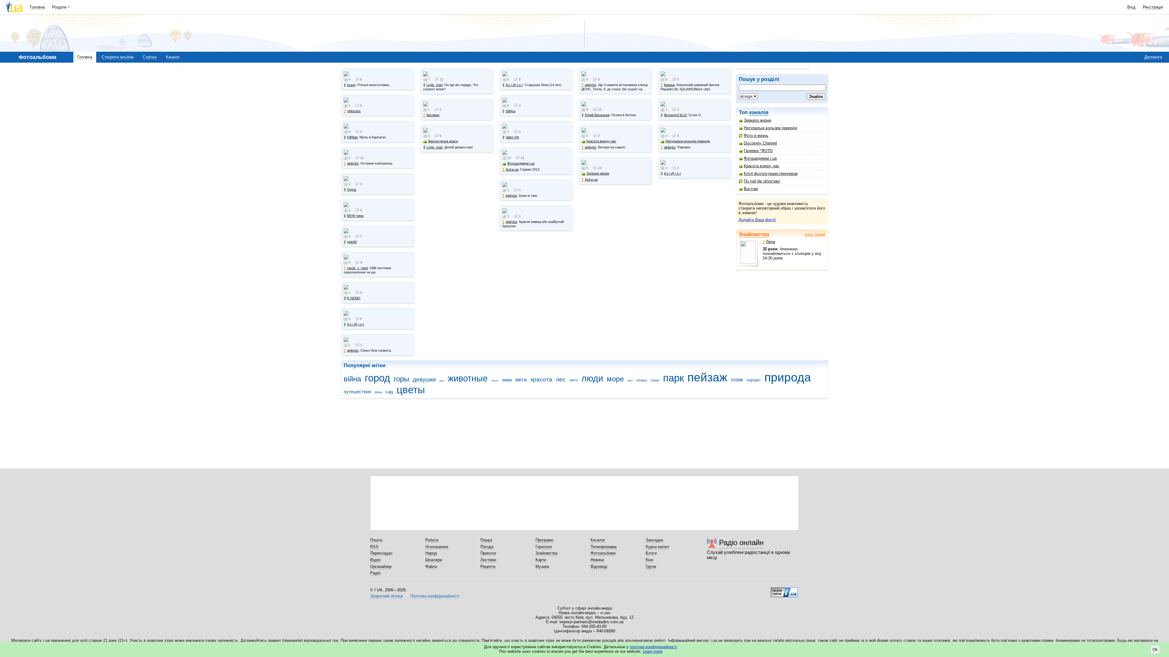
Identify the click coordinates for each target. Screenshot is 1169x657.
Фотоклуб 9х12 (675, 115)
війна (352, 379)
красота (541, 379)
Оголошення (436, 546)
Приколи (488, 553)
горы (401, 379)
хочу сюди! (815, 234)
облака (641, 380)
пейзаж (707, 377)
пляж (737, 380)
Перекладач (381, 553)
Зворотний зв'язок (386, 596)
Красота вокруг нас (761, 166)
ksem (351, 85)
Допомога (1153, 57)
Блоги (651, 553)
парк (673, 378)
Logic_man (435, 85)
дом (442, 380)
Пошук (486, 540)
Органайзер (380, 566)
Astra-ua (512, 169)
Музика (542, 566)
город (377, 378)
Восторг (751, 188)
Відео (375, 560)
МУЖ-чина (355, 215)
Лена (770, 241)
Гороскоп (543, 546)
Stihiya (510, 111)
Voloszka (353, 111)
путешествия (357, 391)
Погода (486, 546)
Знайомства (754, 234)
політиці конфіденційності (653, 647)
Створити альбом (118, 57)
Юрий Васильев (597, 115)
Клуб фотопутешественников (771, 173)
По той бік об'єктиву (762, 181)
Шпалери (433, 560)
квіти (521, 380)
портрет (753, 380)
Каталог (598, 540)
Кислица (433, 115)
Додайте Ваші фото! (757, 219)
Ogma (351, 189)
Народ (431, 553)
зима (507, 379)
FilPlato (352, 137)
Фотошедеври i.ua (760, 158)
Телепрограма (603, 546)
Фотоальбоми (603, 553)
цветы (411, 389)
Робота (431, 540)
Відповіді (599, 566)
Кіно (649, 560)
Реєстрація (1153, 7)
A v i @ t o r (355, 324)
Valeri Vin (512, 137)
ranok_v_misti (357, 268)
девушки (424, 379)
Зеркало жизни (757, 120)
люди (592, 378)
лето (573, 380)
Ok (1155, 649)
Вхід (1131, 7)
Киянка (669, 85)
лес (561, 379)
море (615, 379)
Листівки (488, 560)
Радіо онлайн (741, 542)
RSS (374, 546)
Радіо (375, 573)
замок (494, 380)
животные (468, 378)
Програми (544, 540)
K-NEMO (353, 298)
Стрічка (149, 57)
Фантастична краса (443, 141)
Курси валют (657, 546)
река (378, 392)
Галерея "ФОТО (758, 150)
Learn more (652, 651)
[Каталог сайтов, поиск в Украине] (784, 590)
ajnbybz (353, 163)
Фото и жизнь (756, 135)
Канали (172, 57)
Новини (597, 560)
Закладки (654, 540)
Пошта (376, 540)
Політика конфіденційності (434, 596)
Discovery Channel (760, 143)
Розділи (59, 7)
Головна (37, 7)
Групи (651, 566)
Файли (431, 566)
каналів (758, 112)
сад (389, 391)
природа (787, 377)
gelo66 (352, 242)
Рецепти (487, 566)
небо (630, 380)
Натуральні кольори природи (770, 128)
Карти (540, 560)
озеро (655, 380)
